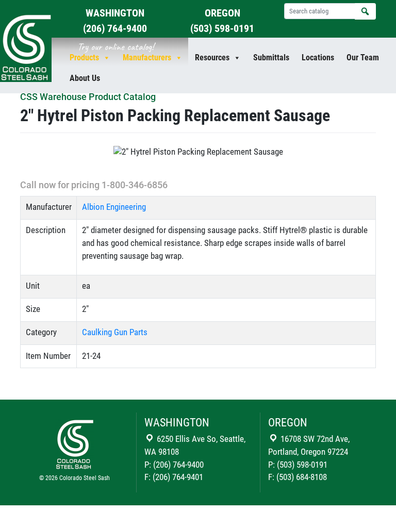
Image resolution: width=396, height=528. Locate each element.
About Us (85, 78)
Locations (318, 57)
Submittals (271, 57)
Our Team (362, 57)
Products (84, 57)
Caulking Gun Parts (114, 332)
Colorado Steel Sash (84, 478)
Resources (212, 57)
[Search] (365, 11)
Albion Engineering (114, 207)
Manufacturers (147, 57)
